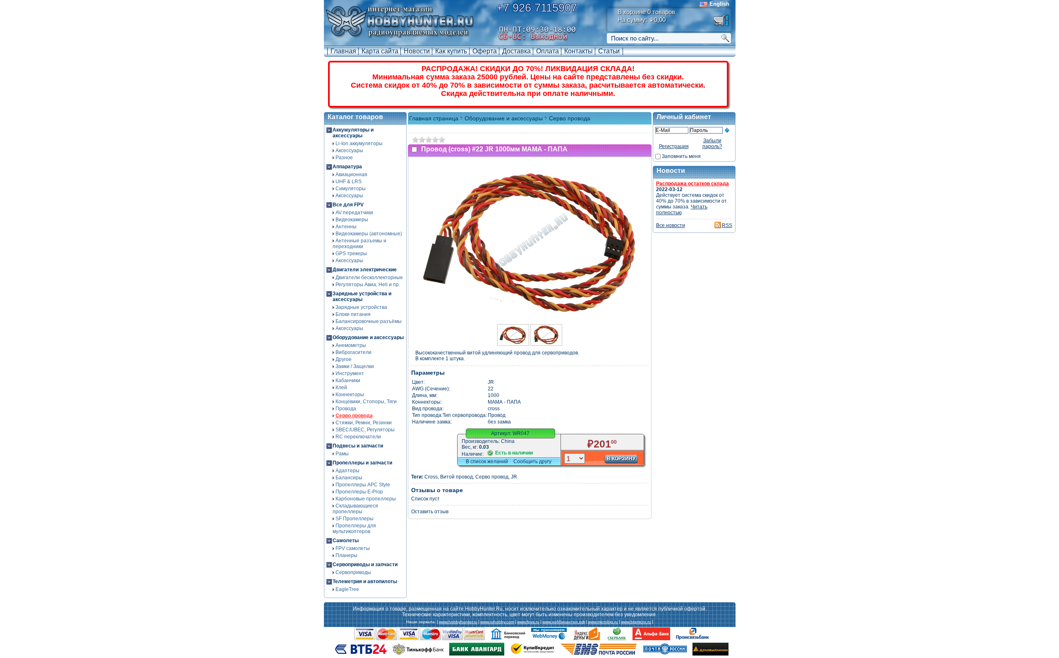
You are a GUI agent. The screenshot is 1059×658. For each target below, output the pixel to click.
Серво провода (354, 416)
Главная (343, 51)
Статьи (609, 51)
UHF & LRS (348, 181)
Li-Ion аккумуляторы (359, 143)
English (719, 4)
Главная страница (433, 118)
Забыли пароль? (712, 143)
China (508, 441)
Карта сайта (380, 51)
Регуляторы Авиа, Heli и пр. (367, 284)
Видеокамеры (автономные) (368, 234)
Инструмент (349, 373)
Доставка (516, 51)
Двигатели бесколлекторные (369, 277)
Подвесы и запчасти (358, 446)
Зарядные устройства (361, 307)
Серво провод (491, 477)
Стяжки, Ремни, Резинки (363, 423)
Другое (343, 359)
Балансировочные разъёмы (368, 321)
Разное (344, 157)
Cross (431, 477)
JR (514, 477)
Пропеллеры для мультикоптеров (354, 528)
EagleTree (347, 589)
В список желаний (487, 461)
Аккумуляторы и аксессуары (353, 133)
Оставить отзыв (429, 511)
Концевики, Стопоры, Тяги (366, 401)
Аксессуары (349, 150)
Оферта (484, 51)
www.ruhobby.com (497, 622)
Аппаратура (347, 167)
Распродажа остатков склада (692, 184)
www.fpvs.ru (528, 622)
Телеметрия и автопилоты (365, 581)
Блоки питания (353, 314)
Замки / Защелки (354, 366)
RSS (727, 225)
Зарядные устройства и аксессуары (362, 296)
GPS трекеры (351, 253)
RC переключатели (358, 437)
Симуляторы (350, 188)
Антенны (346, 227)
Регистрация (674, 146)
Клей (341, 387)
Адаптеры (347, 471)
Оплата (547, 51)
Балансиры (348, 478)
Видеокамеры (351, 220)
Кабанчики (347, 380)
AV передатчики (354, 212)
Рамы (342, 454)
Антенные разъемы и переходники (359, 243)
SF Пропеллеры (354, 519)
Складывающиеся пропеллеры (355, 508)
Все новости (670, 225)
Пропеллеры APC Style (362, 485)
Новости (417, 51)
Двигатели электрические (365, 270)
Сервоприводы (353, 572)
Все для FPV (348, 205)
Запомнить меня (681, 156)
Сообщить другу (532, 461)
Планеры (346, 555)
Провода (345, 409)
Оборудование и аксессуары (368, 337)
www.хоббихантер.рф (563, 622)
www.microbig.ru (603, 622)
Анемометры (350, 345)
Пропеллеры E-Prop (359, 492)
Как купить (451, 51)
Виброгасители (353, 352)
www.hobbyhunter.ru (458, 622)
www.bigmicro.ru (636, 622)
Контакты (578, 51)
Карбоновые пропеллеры (365, 499)
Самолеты (346, 540)
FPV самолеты (352, 548)
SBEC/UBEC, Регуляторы (365, 430)
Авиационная (351, 174)
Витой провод (456, 477)
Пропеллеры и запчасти (362, 463)
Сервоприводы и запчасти (365, 564)
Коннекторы (349, 394)
